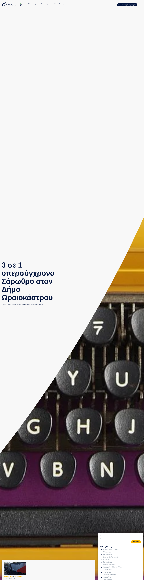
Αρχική (4, 304)
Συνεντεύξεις (107, 577)
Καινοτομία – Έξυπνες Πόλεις (112, 567)
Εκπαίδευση (107, 559)
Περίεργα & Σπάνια (109, 575)
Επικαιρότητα (107, 562)
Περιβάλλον (18, 576)
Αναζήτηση (135, 541)
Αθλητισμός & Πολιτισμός (111, 549)
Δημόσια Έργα (8, 576)
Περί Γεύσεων (107, 570)
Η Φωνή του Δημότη (109, 564)
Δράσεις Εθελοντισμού (110, 557)
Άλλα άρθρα (107, 552)
